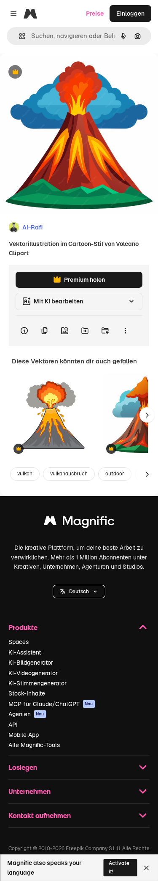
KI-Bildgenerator (30, 662)
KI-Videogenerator (33, 673)
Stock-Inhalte (26, 693)
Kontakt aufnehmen (39, 815)
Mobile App (23, 735)
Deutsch (79, 591)
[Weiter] (147, 415)
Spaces (18, 642)
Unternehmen (29, 791)
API (13, 724)
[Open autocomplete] (18, 36)
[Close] (146, 868)
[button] (79, 591)
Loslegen (22, 767)
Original (54, 72)
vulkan (24, 473)
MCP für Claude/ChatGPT (50, 704)
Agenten (26, 714)
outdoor (114, 473)
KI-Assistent (24, 652)
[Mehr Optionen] (125, 330)
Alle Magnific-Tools (34, 745)
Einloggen (130, 13)
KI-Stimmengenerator (37, 683)
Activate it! (119, 867)
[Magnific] (79, 522)
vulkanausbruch (69, 473)
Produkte (22, 627)
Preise (95, 13)
